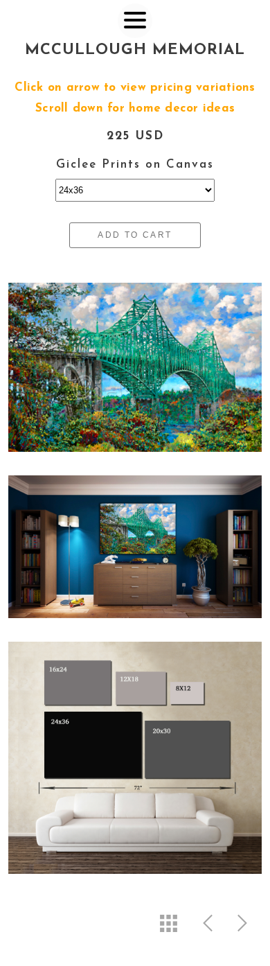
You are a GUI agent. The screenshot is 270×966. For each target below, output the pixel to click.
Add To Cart (135, 235)
